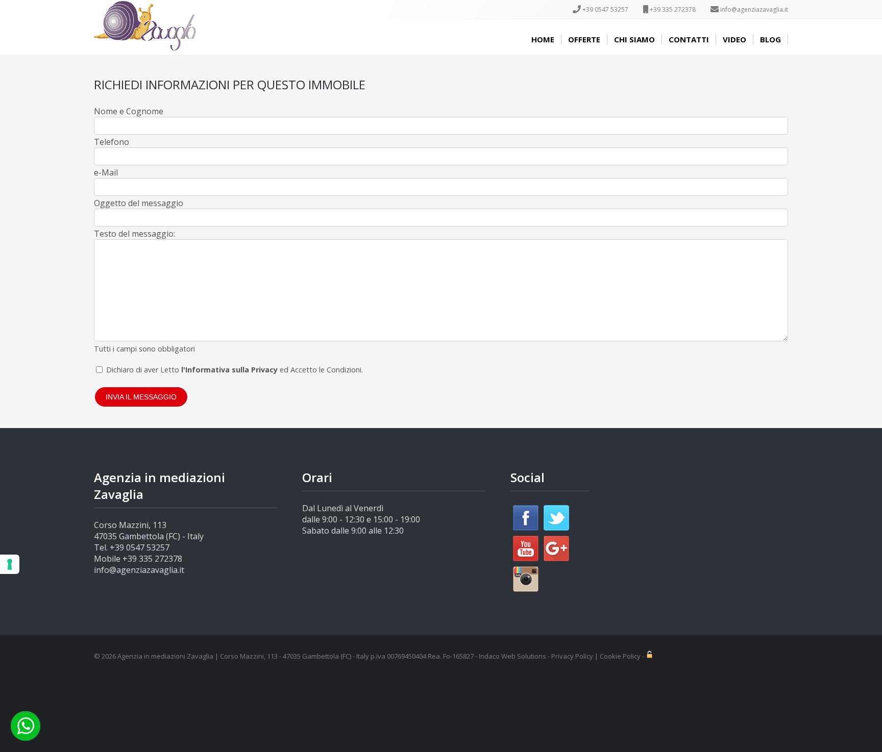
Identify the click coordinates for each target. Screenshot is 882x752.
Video (734, 39)
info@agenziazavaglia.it (754, 9)
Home (542, 39)
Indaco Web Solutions (512, 656)
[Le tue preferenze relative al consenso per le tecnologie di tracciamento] (9, 564)
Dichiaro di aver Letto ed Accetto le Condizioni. (234, 369)
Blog (770, 39)
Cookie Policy (620, 656)
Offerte (584, 39)
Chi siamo (634, 39)
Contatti (689, 39)
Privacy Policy (572, 656)
